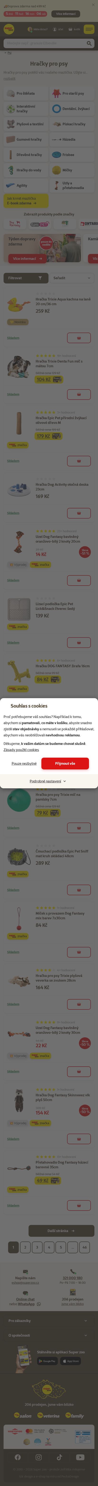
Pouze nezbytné (24, 763)
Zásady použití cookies (21, 749)
